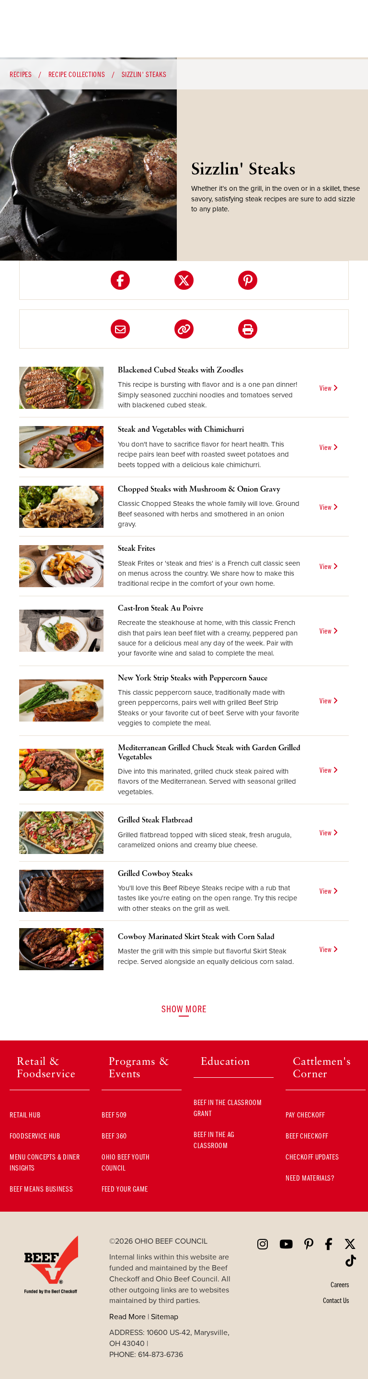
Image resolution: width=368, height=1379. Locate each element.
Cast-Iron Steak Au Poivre (160, 608)
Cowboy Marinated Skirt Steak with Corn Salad (196, 936)
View (326, 388)
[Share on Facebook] (120, 280)
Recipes (21, 74)
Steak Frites (136, 548)
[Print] (247, 329)
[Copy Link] (184, 329)
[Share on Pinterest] (247, 280)
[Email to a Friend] (120, 329)
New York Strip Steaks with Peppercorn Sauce (192, 677)
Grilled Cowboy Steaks (155, 873)
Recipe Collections (76, 74)
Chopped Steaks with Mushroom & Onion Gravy (199, 488)
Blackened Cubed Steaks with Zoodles (180, 369)
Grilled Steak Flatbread (155, 819)
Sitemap (164, 1316)
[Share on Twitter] (184, 280)
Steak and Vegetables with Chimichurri (181, 429)
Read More (127, 1316)
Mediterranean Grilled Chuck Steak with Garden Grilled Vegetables (209, 752)
